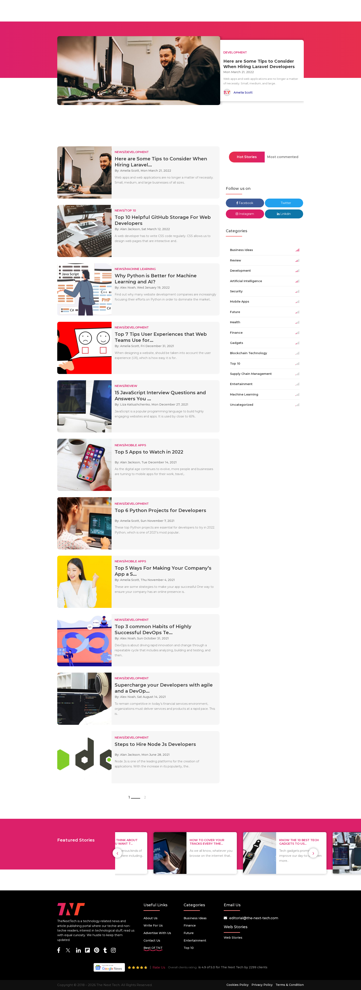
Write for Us (153, 925)
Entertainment (195, 940)
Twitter (285, 203)
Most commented (282, 157)
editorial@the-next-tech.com (253, 918)
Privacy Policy (262, 985)
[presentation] (117, 853)
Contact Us (152, 940)
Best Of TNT (153, 948)
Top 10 (189, 948)
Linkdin (285, 214)
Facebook (245, 203)
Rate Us (159, 967)
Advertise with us (157, 933)
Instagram (246, 214)
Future (189, 933)
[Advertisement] (180, 127)
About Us (151, 918)
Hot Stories (247, 157)
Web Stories (233, 937)
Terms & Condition (290, 985)
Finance (190, 925)
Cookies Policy (237, 985)
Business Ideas (195, 918)
